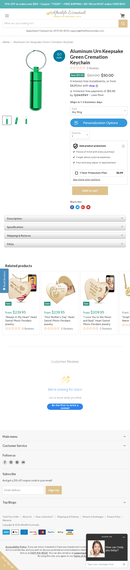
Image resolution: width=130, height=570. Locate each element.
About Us (27, 516)
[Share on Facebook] (72, 207)
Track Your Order (11, 516)
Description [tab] (14, 218)
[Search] (122, 23)
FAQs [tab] (10, 244)
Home (6, 42)
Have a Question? (44, 516)
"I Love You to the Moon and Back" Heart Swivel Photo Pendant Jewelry (97, 320)
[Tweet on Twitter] (77, 207)
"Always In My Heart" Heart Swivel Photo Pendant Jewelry (21, 320)
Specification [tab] (15, 227)
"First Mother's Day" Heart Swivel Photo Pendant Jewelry (59, 320)
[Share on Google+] (83, 207)
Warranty (7, 520)
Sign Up (53, 490)
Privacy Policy (114, 516)
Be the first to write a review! (65, 407)
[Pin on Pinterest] (88, 207)
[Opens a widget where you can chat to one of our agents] (107, 550)
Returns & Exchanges (93, 516)
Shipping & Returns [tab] (19, 235)
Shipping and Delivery (68, 516)
